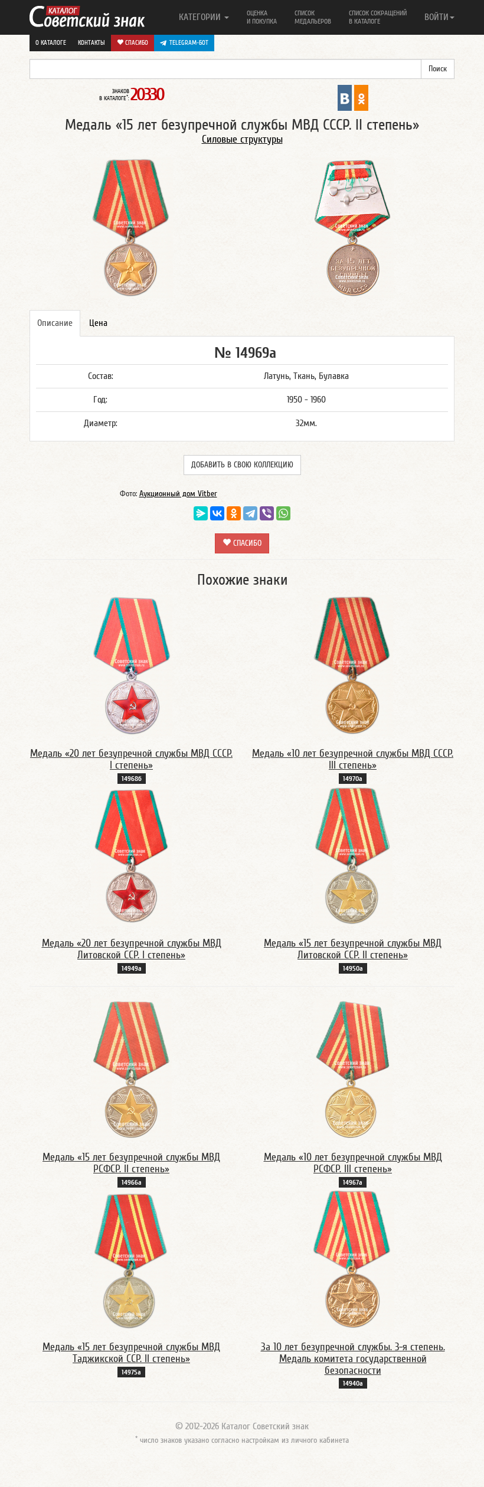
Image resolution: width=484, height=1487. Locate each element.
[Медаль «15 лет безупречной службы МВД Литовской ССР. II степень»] (353, 854)
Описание (55, 323)
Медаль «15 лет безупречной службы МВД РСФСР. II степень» (131, 1163)
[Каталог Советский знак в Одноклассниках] (361, 97)
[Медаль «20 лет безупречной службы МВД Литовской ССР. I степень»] (131, 854)
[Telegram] (250, 513)
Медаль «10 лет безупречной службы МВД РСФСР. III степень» (353, 1163)
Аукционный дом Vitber (178, 494)
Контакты (91, 43)
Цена (98, 323)
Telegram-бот (188, 43)
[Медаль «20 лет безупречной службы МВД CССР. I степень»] (131, 665)
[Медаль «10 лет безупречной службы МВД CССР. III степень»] (352, 665)
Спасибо (135, 43)
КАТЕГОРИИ (201, 17)
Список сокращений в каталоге (378, 17)
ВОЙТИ (436, 17)
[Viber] (267, 513)
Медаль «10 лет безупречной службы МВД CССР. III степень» (352, 759)
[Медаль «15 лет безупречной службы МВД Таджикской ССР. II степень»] (131, 1258)
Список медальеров (313, 17)
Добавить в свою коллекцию (242, 465)
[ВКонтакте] (217, 513)
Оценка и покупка (262, 17)
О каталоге (50, 43)
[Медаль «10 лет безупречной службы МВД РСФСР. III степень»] (353, 1068)
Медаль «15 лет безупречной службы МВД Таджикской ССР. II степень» (131, 1353)
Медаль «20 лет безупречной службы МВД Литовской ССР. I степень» (131, 949)
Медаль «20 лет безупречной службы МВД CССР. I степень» (131, 759)
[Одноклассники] (234, 513)
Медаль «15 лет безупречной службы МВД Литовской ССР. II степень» (353, 949)
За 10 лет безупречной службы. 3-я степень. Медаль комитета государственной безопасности (353, 1359)
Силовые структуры (242, 139)
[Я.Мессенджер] (201, 513)
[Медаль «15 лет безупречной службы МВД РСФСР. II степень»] (131, 1068)
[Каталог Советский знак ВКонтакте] (345, 97)
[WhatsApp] (283, 513)
